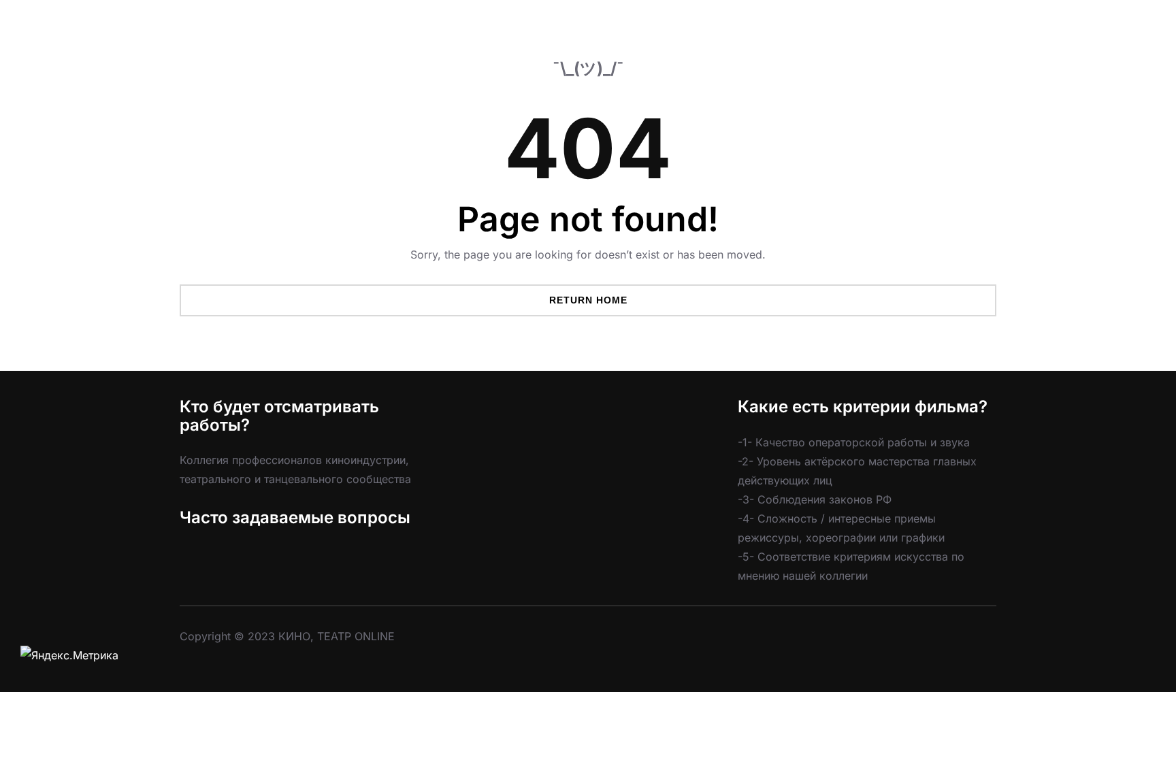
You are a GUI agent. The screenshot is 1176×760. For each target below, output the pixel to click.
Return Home (588, 300)
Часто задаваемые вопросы (295, 517)
